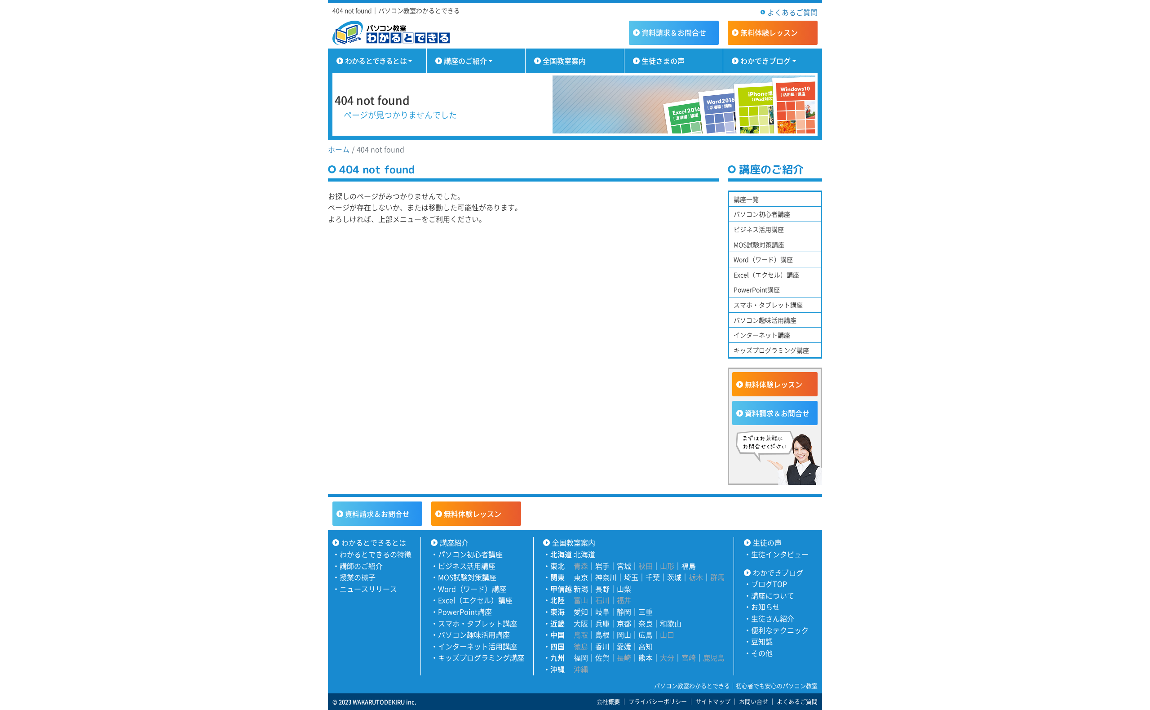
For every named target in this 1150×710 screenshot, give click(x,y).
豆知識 (762, 641)
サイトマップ (712, 701)
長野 (602, 588)
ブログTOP (769, 583)
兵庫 (602, 623)
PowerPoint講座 (757, 289)
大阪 (581, 623)
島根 (602, 634)
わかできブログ (765, 60)
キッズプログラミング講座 (771, 350)
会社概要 (608, 701)
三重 (645, 611)
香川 (602, 646)
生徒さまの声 (663, 60)
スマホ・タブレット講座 (768, 304)
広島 (645, 634)
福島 (688, 565)
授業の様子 (358, 577)
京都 (624, 623)
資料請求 (673, 32)
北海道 (584, 554)
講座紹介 (454, 542)
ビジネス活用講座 (759, 229)
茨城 (674, 577)
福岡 (581, 657)
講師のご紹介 (361, 565)
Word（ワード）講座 (763, 259)
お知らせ (765, 606)
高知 (645, 646)
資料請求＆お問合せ (777, 413)
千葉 (653, 577)
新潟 (581, 588)
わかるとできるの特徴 (375, 554)
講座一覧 (746, 199)
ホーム (338, 149)
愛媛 (624, 646)
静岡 (624, 611)
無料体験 (769, 32)
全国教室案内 (564, 60)
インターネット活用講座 (477, 646)
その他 (762, 653)
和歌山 (670, 623)
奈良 (645, 623)
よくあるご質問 (792, 12)
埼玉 (631, 577)
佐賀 (602, 657)
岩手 (602, 565)
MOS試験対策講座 (759, 244)
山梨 (624, 588)
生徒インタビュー (780, 554)
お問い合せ (753, 701)
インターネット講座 (762, 334)
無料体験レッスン (773, 384)
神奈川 (606, 577)
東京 (581, 577)
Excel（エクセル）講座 (766, 274)
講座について (772, 595)
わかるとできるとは (376, 60)
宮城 (624, 565)
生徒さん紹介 (772, 618)
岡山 (624, 634)
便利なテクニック (780, 630)
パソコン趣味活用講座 (765, 319)
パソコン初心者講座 (762, 213)
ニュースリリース (368, 588)
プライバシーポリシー (657, 701)
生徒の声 (767, 542)
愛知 (581, 611)
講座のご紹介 (465, 60)
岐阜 (602, 611)
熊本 (645, 657)
